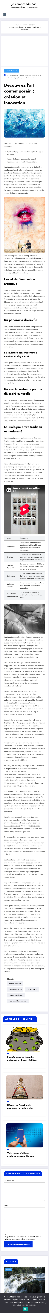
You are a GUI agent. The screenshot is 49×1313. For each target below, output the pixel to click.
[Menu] (5, 14)
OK (25, 1309)
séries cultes (35, 826)
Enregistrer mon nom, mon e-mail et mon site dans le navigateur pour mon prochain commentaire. (22, 1238)
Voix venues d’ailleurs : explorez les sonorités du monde (19, 1155)
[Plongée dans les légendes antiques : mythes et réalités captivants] (24, 1039)
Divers (8, 1269)
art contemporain (12, 75)
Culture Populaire (11, 71)
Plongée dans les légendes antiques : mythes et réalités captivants (21, 1059)
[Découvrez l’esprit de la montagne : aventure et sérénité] (24, 1087)
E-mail (6, 1220)
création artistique (24, 75)
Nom (5, 1205)
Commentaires (9, 1180)
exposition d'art (36, 75)
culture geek (32, 823)
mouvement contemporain (26, 78)
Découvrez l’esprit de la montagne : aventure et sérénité (19, 1107)
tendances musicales (12, 826)
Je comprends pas (23, 4)
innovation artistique (10, 78)
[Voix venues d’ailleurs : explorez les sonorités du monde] (24, 1135)
